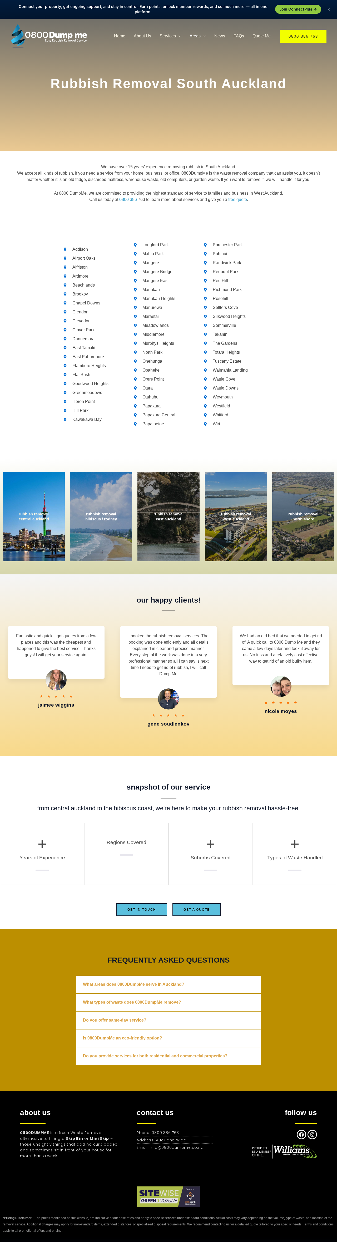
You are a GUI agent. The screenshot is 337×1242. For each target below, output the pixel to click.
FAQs (239, 36)
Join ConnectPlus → (298, 9)
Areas (195, 36)
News (219, 36)
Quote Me (261, 36)
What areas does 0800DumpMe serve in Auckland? (133, 984)
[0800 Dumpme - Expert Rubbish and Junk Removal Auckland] (50, 35)
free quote (237, 199)
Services (168, 36)
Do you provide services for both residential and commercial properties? (155, 1056)
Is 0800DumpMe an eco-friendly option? (122, 1038)
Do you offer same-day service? (114, 1020)
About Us (142, 36)
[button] (303, 36)
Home (119, 36)
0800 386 (128, 199)
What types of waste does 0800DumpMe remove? (132, 1002)
